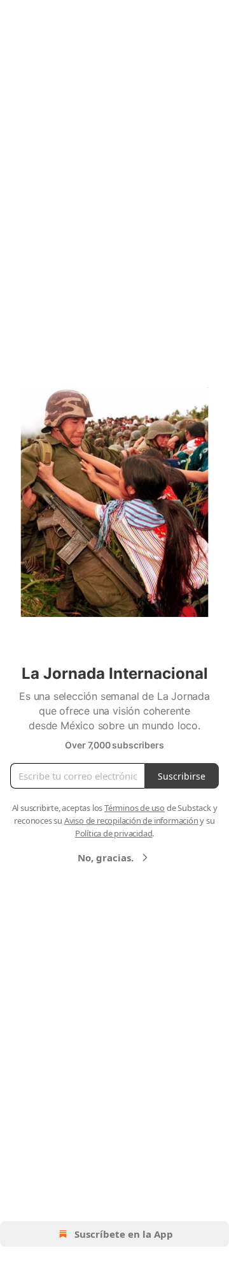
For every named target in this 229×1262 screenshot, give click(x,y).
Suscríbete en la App (123, 1234)
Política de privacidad (114, 833)
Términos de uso (134, 807)
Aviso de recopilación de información (131, 820)
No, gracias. (106, 857)
